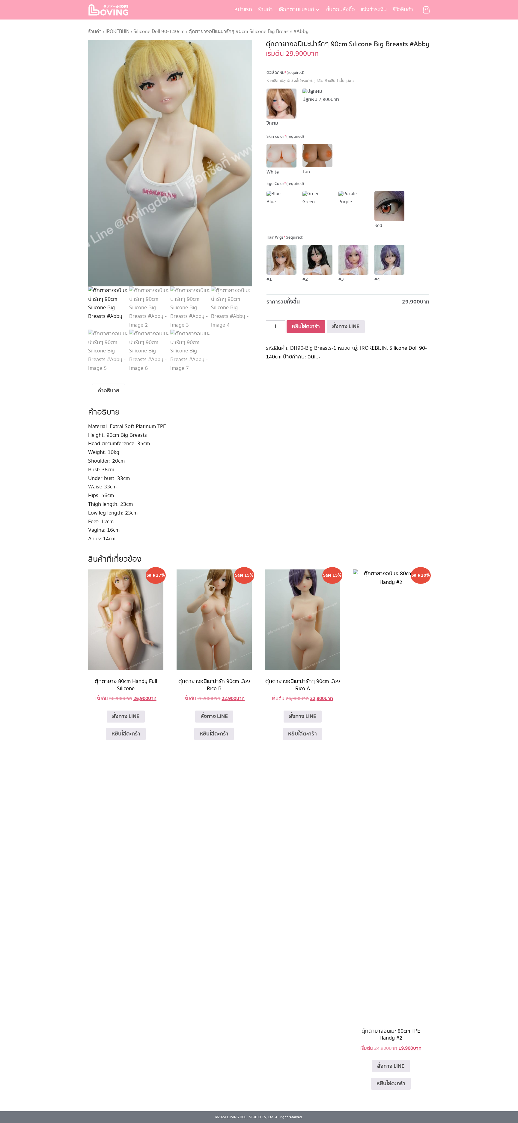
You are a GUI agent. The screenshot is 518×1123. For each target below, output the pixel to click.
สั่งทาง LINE (345, 326)
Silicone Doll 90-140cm (159, 31)
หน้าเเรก (243, 10)
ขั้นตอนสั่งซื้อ (340, 10)
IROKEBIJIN (118, 31)
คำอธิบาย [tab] (108, 390)
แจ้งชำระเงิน (374, 10)
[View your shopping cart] (426, 10)
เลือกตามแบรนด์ (296, 10)
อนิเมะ (314, 357)
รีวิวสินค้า (403, 10)
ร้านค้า (265, 10)
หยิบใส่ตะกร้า (306, 327)
